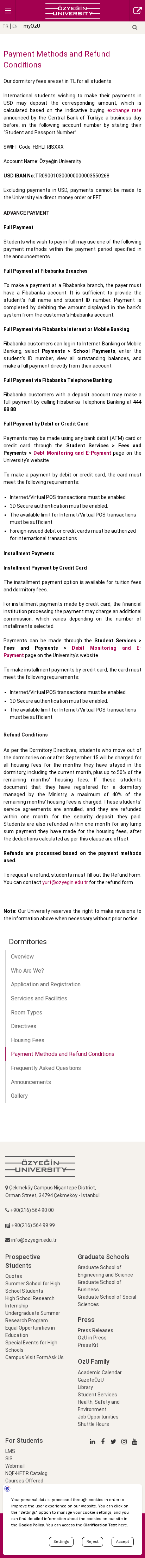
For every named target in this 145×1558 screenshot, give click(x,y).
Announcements (31, 1082)
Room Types (26, 1012)
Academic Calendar (100, 1372)
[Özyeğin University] (72, 10)
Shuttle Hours (93, 1424)
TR (5, 26)
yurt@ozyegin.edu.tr (65, 882)
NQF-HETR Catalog (26, 1473)
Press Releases (95, 1330)
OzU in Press (92, 1337)
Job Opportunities (98, 1417)
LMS (10, 1451)
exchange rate (124, 110)
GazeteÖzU (91, 1380)
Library (85, 1387)
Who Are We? (27, 970)
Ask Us (56, 1357)
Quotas (13, 1276)
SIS (9, 1458)
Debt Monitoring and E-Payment (72, 453)
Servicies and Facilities (39, 998)
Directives (23, 1026)
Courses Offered (24, 1481)
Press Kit (88, 1345)
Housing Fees (27, 1040)
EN (15, 26)
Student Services (97, 1394)
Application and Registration (46, 984)
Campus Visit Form (26, 1357)
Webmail (15, 1466)
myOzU (32, 26)
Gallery (19, 1095)
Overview (22, 956)
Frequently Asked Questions (46, 1068)
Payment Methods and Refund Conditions (62, 1054)
